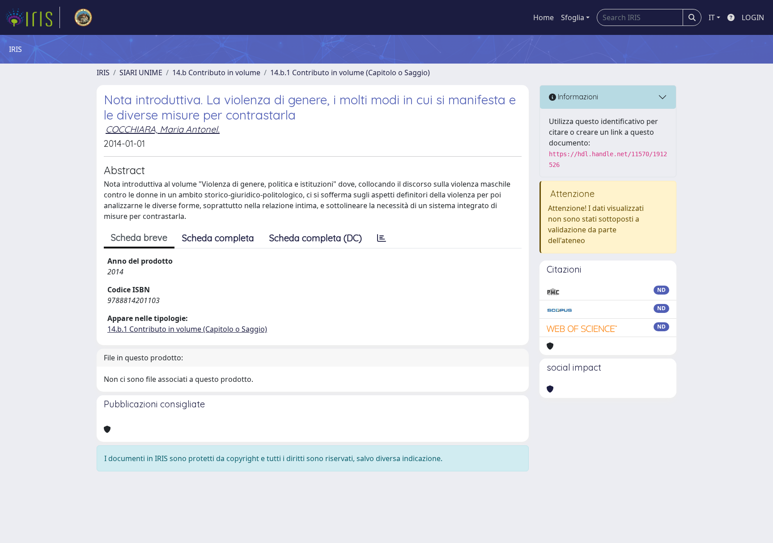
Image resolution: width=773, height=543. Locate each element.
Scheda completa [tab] (218, 238)
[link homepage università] (83, 17)
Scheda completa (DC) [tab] (315, 238)
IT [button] (712, 17)
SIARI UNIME (140, 72)
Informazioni (577, 96)
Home (543, 17)
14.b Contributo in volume (216, 72)
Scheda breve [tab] (139, 237)
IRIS (103, 72)
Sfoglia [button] (572, 17)
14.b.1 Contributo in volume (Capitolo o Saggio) (350, 72)
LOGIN (753, 17)
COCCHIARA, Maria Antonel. (163, 129)
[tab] (382, 238)
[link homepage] (32, 17)
